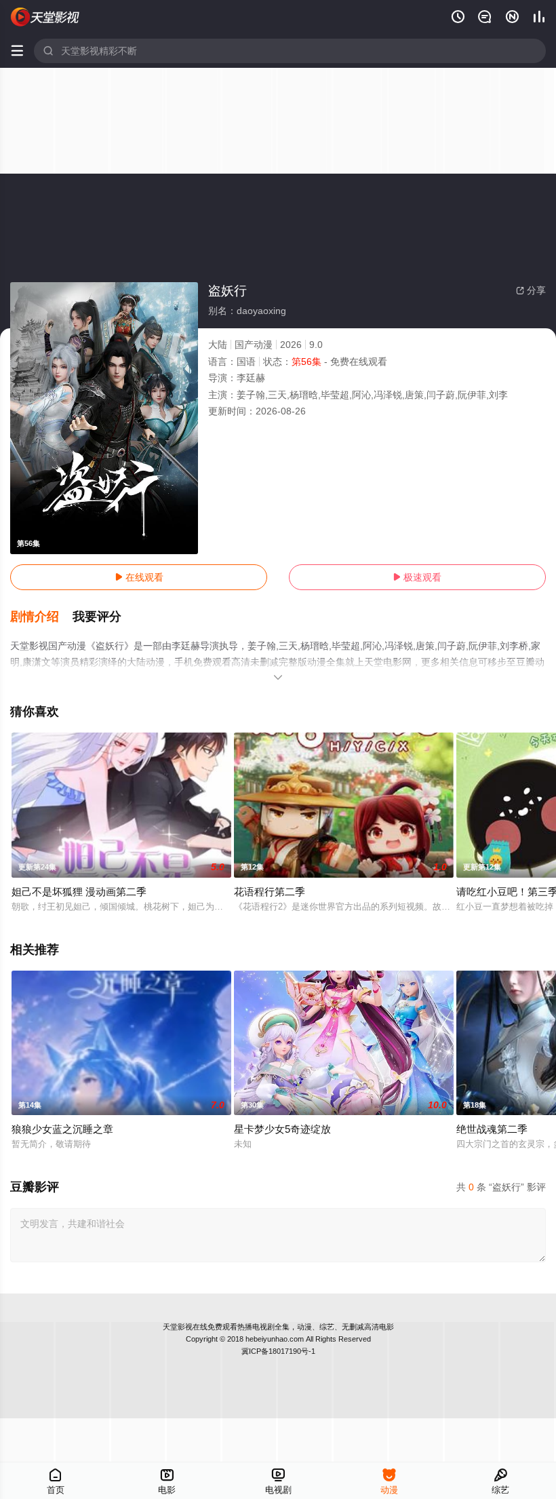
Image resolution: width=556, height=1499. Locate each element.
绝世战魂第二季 (492, 1129)
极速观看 (417, 577)
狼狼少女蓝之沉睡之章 (62, 1129)
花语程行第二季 (269, 891)
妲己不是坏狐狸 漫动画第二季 (79, 891)
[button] (41, 617)
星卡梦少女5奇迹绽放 (282, 1129)
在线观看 (139, 577)
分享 (531, 290)
